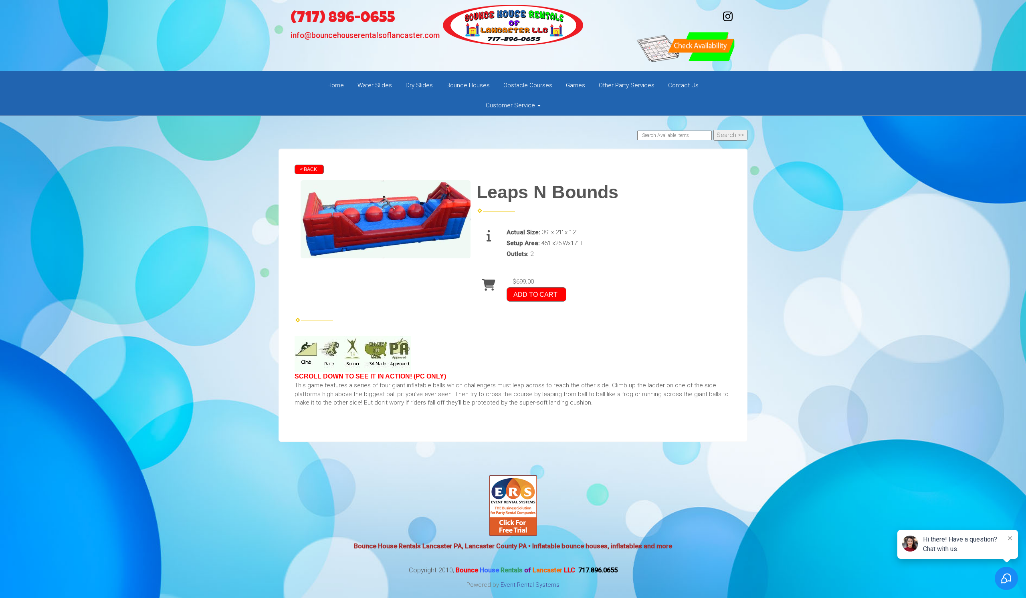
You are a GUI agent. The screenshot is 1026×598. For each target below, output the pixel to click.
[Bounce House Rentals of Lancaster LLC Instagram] (728, 19)
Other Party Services (626, 85)
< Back (308, 169)
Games (575, 85)
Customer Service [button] (511, 105)
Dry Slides (419, 85)
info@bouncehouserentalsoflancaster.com (365, 35)
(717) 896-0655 (343, 19)
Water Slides (374, 85)
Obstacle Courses (527, 85)
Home (335, 85)
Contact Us (683, 85)
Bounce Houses (468, 85)
